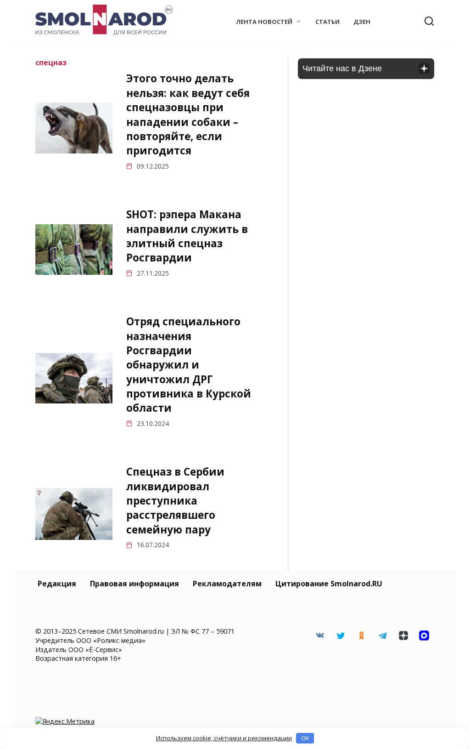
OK (305, 738)
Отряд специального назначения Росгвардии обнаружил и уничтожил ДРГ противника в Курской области (188, 364)
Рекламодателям (227, 584)
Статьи (327, 21)
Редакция (57, 584)
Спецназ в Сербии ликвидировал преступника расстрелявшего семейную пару (175, 501)
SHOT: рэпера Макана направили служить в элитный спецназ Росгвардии (187, 236)
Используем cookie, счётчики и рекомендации (224, 738)
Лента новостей (264, 21)
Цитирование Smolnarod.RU (328, 584)
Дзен (361, 21)
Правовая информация (134, 584)
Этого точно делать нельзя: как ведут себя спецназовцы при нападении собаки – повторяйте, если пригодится (188, 115)
